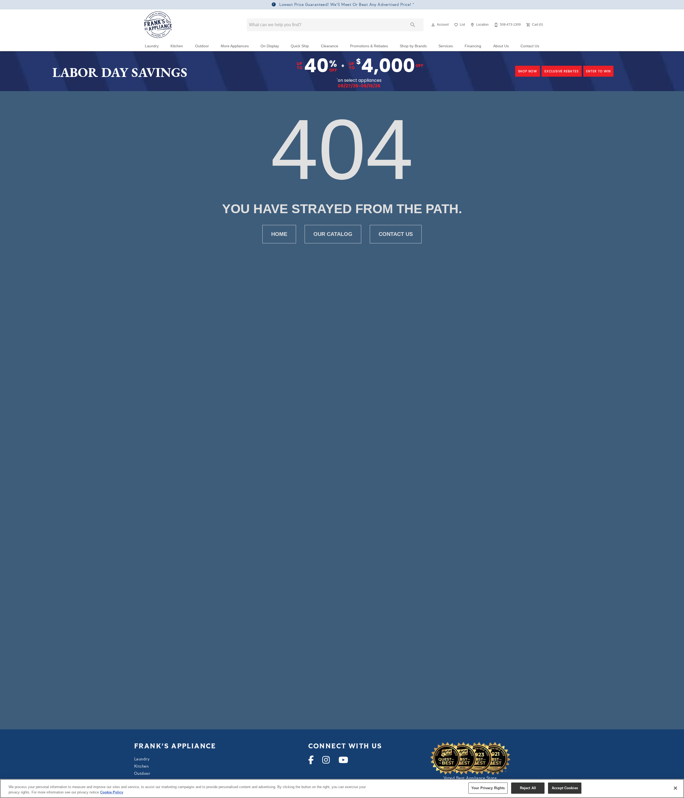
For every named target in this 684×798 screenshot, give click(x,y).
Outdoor (202, 46)
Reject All (528, 788)
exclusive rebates (562, 71)
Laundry (152, 46)
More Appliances (235, 46)
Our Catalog (332, 234)
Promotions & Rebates (369, 46)
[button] (433, 25)
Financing (473, 46)
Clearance (329, 46)
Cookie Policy (111, 792)
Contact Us (529, 46)
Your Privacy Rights (488, 788)
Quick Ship (300, 46)
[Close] (675, 788)
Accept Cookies (565, 788)
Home (279, 234)
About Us (501, 46)
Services (445, 46)
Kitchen (176, 46)
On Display (270, 46)
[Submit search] (412, 25)
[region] (342, 788)
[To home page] (158, 24)
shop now (527, 71)
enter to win (598, 71)
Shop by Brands (413, 46)
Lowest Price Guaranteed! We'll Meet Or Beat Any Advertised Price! (345, 5)
